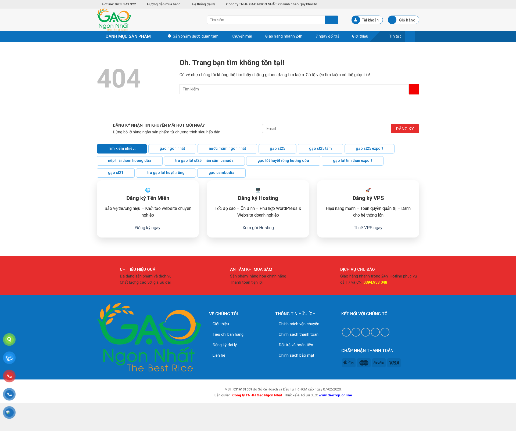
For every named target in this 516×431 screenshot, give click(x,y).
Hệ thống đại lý (203, 4)
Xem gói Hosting (258, 227)
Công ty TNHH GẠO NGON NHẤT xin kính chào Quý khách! (271, 4)
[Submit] (414, 89)
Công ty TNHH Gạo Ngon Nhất (257, 395)
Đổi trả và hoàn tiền (296, 344)
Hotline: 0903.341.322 (119, 4)
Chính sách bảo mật (296, 355)
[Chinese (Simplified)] (404, 3)
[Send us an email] (365, 332)
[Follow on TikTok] (356, 332)
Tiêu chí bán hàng (228, 334)
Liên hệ (219, 355)
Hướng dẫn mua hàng (164, 4)
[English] (410, 3)
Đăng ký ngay (147, 227)
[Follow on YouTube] (385, 332)
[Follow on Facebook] (346, 332)
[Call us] (375, 332)
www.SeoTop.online (335, 395)
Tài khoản (370, 20)
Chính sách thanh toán (298, 334)
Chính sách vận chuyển (299, 324)
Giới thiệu (221, 324)
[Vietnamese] (416, 3)
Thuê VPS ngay (368, 227)
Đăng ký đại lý (225, 344)
